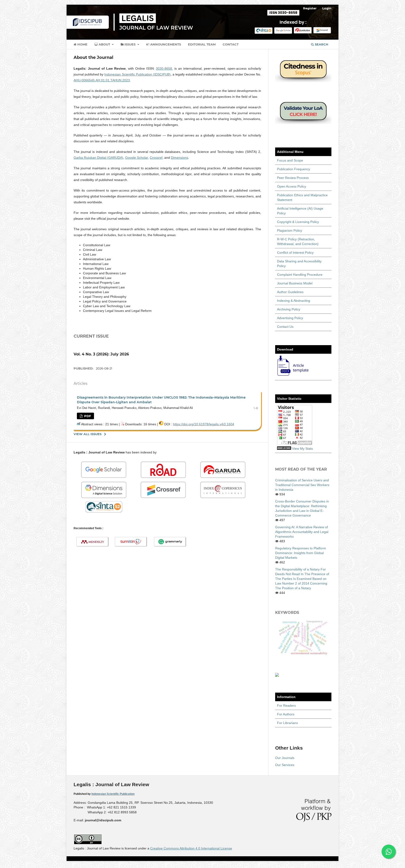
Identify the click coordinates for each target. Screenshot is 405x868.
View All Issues (87, 434)
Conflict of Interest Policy (295, 252)
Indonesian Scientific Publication (113, 794)
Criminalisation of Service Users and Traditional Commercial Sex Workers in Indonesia (302, 484)
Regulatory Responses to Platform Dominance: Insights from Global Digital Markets (300, 552)
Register (310, 8)
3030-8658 (164, 68)
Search (321, 44)
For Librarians (287, 723)
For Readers (286, 705)
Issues (130, 44)
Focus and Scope (290, 160)
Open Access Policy (291, 186)
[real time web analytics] (284, 448)
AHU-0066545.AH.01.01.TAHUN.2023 (102, 80)
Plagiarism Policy (289, 230)
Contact (231, 44)
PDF (87, 416)
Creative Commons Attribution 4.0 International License (191, 848)
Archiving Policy (288, 309)
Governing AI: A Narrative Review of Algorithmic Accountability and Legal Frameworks (301, 531)
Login (326, 8)
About (104, 44)
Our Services (284, 765)
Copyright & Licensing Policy (298, 222)
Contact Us (285, 326)
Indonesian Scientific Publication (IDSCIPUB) (137, 74)
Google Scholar (136, 157)
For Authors (285, 714)
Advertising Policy (290, 318)
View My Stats (302, 448)
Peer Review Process (293, 178)
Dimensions (179, 157)
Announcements (165, 44)
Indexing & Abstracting (293, 300)
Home (81, 44)
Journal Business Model (294, 283)
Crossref (156, 157)
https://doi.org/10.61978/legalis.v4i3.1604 (203, 424)
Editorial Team (202, 44)
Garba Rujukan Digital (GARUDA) (98, 157)
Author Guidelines (290, 292)
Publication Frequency (293, 169)
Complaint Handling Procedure (299, 274)
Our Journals (284, 758)
